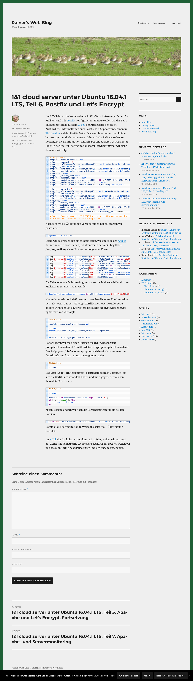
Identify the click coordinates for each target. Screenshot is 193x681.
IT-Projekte (30, 133)
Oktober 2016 (147, 320)
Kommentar (20, 489)
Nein (147, 675)
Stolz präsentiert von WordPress (47, 668)
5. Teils (122, 240)
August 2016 (147, 327)
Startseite (143, 23)
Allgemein (146, 280)
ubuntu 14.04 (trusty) (154, 289)
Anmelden (146, 122)
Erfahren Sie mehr (171, 675)
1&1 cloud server (19, 140)
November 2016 (149, 317)
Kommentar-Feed (150, 128)
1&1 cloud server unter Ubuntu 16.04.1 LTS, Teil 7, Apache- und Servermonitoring (159, 201)
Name (16, 535)
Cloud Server (18, 133)
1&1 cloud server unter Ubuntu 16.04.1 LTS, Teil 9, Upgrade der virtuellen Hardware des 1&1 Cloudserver (159, 177)
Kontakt (176, 23)
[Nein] (189, 675)
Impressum (160, 23)
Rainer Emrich (19, 124)
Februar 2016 (147, 336)
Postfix (71, 120)
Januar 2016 (147, 339)
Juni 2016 (145, 330)
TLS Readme (53, 133)
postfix (23, 143)
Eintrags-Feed (148, 125)
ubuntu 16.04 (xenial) (22, 136)
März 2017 (146, 314)
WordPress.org (148, 131)
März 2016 (146, 333)
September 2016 (149, 324)
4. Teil (81, 124)
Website (17, 564)
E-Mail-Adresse (22, 549)
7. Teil (53, 439)
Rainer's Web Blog (32, 22)
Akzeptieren (128, 675)
